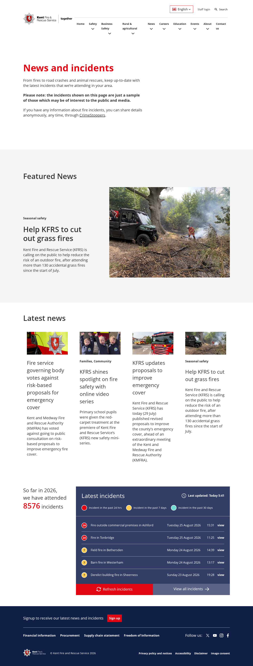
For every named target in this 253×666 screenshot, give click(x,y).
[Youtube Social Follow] (215, 635)
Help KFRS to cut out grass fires (52, 233)
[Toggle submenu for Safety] (92, 30)
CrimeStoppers (92, 115)
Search (223, 9)
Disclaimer (201, 653)
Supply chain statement (101, 635)
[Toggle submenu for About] (207, 30)
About (208, 24)
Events (195, 24)
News (151, 24)
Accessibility (183, 653)
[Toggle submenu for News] (151, 30)
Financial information (39, 635)
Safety (93, 24)
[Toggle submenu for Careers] (164, 30)
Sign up (114, 618)
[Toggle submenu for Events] (195, 30)
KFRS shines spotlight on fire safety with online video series (99, 386)
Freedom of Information (141, 635)
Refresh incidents (118, 589)
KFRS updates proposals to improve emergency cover (148, 377)
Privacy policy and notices (155, 653)
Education (179, 24)
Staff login (204, 9)
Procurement (70, 635)
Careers (164, 24)
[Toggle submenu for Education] (180, 30)
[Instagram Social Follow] (221, 635)
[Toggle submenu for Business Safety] (109, 35)
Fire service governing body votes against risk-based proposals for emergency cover (45, 385)
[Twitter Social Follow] (207, 635)
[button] (181, 9)
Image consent (220, 653)
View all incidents (188, 588)
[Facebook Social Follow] (228, 635)
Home (80, 24)
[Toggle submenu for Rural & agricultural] (133, 35)
